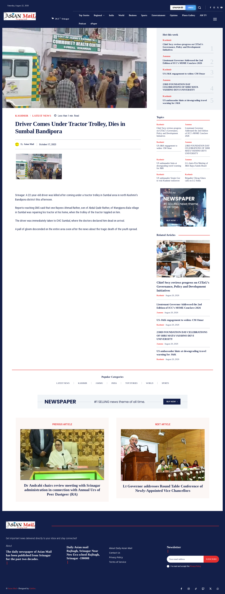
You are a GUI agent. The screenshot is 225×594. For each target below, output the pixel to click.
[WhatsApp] (138, 144)
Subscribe (211, 559)
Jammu (166, 56)
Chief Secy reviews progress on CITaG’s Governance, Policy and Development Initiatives (183, 47)
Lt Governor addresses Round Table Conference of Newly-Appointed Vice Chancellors (163, 488)
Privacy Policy (195, 566)
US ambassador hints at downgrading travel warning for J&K (169, 166)
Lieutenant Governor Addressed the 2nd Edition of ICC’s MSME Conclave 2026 (183, 61)
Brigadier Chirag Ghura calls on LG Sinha (195, 179)
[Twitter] (218, 7)
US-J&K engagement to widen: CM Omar (184, 73)
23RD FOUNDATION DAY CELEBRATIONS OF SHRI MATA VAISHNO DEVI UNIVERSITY (180, 87)
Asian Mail (29, 144)
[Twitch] (203, 589)
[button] (199, 7)
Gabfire (32, 588)
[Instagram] (214, 7)
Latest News (41, 115)
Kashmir (21, 115)
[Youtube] (221, 7)
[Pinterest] (131, 144)
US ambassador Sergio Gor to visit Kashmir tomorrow (168, 179)
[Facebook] (210, 7)
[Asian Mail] (18, 144)
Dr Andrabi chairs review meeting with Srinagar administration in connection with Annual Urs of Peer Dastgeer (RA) (62, 489)
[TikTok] (196, 589)
